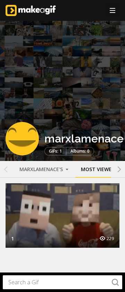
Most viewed (98, 169)
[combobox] (62, 282)
